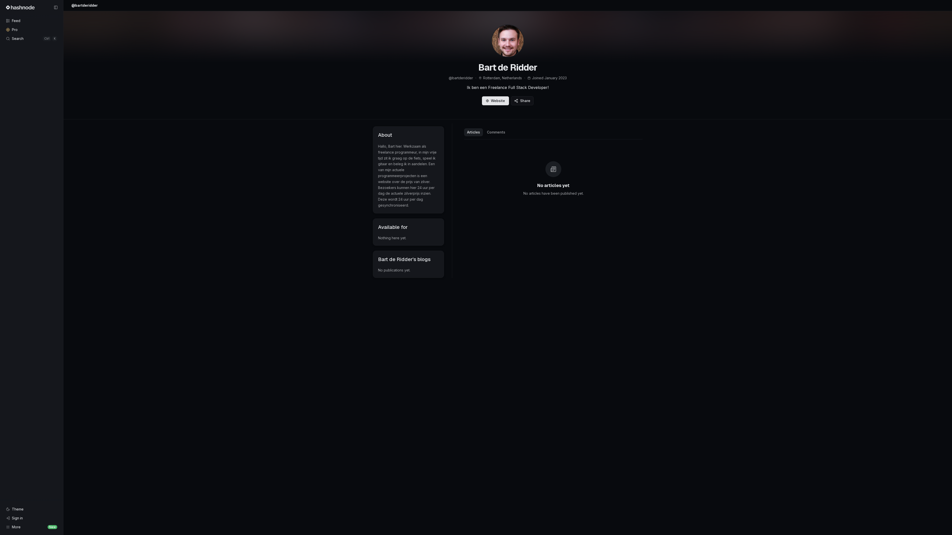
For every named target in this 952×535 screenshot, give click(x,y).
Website (498, 101)
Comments (496, 132)
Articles (473, 132)
